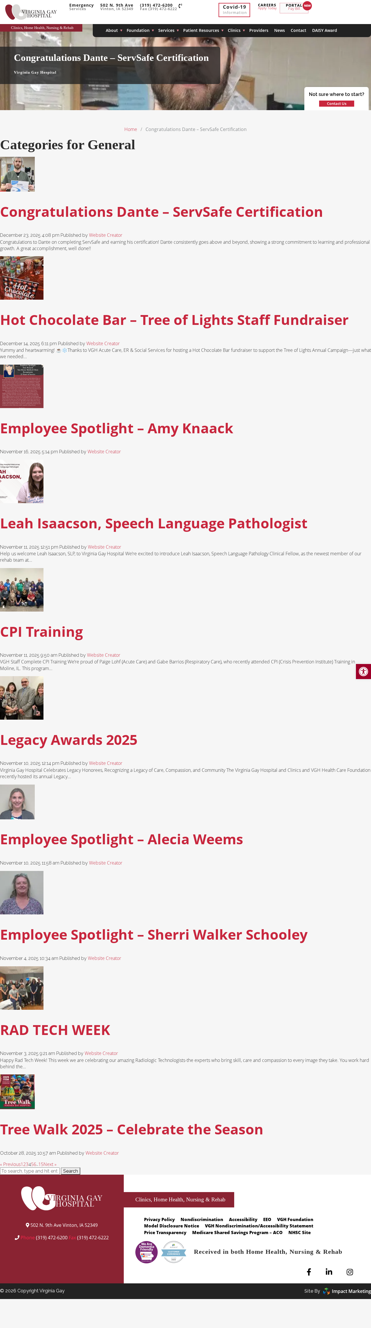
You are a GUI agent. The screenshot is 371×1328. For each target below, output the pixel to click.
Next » (50, 1164)
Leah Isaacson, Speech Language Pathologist (154, 523)
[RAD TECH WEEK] (21, 1006)
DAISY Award (324, 30)
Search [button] (70, 1171)
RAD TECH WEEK (55, 1029)
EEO (267, 1219)
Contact (298, 30)
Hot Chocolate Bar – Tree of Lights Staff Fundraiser (174, 319)
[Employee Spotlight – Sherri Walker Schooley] (21, 911)
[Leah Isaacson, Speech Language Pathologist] (21, 499)
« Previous (10, 1164)
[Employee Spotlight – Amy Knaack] (21, 404)
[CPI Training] (21, 608)
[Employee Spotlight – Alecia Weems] (17, 815)
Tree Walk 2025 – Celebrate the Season (131, 1129)
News (279, 30)
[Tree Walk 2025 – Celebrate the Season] (17, 1106)
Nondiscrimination (202, 1219)
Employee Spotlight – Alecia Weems (121, 838)
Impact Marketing (351, 1291)
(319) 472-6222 (93, 1237)
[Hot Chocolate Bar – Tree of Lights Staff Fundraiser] (21, 296)
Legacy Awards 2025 (68, 739)
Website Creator (105, 235)
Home (130, 129)
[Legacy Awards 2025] (21, 716)
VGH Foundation (295, 1219)
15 (40, 1164)
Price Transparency (165, 1232)
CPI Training (41, 631)
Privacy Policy (159, 1219)
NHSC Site (299, 1232)
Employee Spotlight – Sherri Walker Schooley (154, 934)
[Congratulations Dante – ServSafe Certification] (17, 188)
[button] (363, 671)
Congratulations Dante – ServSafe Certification (161, 211)
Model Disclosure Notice (171, 1226)
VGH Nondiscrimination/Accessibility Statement (259, 1226)
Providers (258, 30)
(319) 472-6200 (52, 1237)
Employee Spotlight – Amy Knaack (116, 428)
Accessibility (243, 1219)
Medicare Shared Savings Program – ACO (237, 1232)
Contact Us (336, 103)
